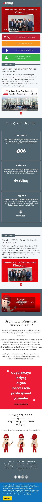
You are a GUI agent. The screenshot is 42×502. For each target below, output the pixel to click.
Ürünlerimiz (20, 461)
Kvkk (35, 468)
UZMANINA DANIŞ (21, 404)
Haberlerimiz (20, 463)
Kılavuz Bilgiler (10, 466)
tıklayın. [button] (29, 494)
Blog (19, 466)
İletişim (20, 470)
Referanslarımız (32, 463)
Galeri (25, 466)
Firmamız (10, 461)
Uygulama (33, 466)
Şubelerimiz (31, 461)
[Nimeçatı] (9, 3)
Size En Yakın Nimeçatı (24, 468)
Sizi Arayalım (8, 468)
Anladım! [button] (7, 498)
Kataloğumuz (8, 463)
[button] (4, 29)
